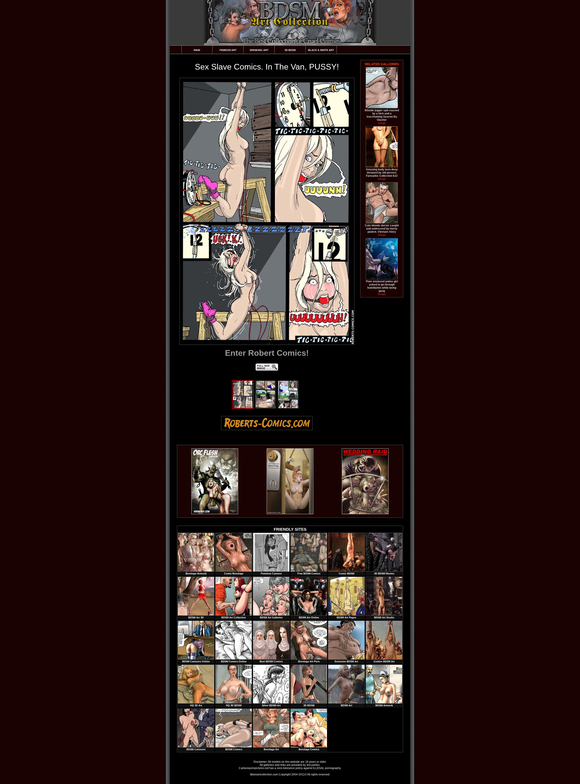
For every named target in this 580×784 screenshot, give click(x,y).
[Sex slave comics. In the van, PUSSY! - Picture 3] (288, 407)
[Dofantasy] (214, 513)
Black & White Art (321, 50)
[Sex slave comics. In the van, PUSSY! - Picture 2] (265, 407)
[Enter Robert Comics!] (266, 211)
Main (197, 50)
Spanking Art (259, 50)
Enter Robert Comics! (267, 353)
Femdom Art (228, 50)
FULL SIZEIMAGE (263, 367)
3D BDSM (290, 50)
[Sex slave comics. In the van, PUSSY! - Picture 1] (242, 407)
